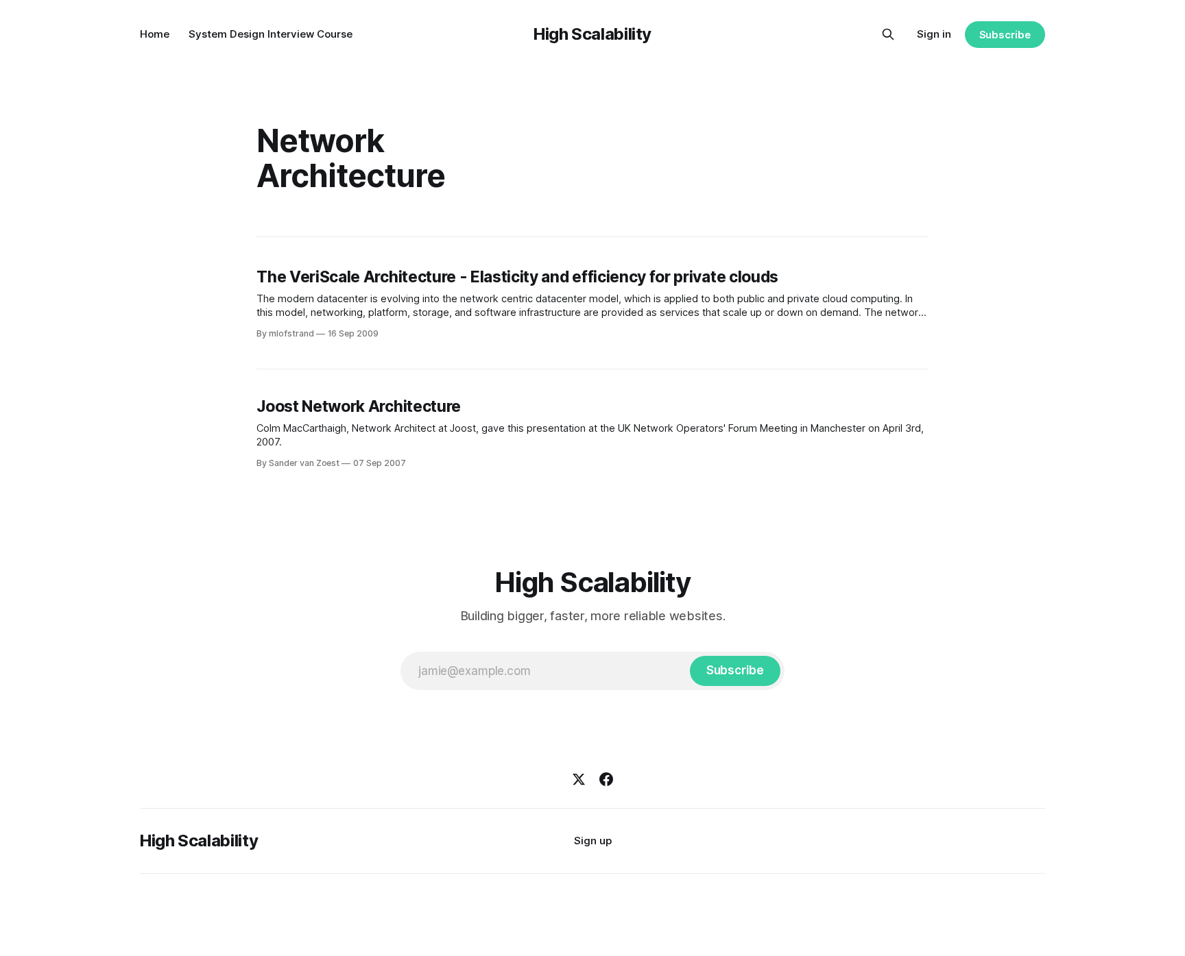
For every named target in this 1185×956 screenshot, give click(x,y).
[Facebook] (606, 779)
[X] (579, 779)
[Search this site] (888, 34)
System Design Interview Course (270, 33)
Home (154, 33)
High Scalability (592, 34)
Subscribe (1005, 34)
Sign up (593, 840)
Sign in (934, 33)
